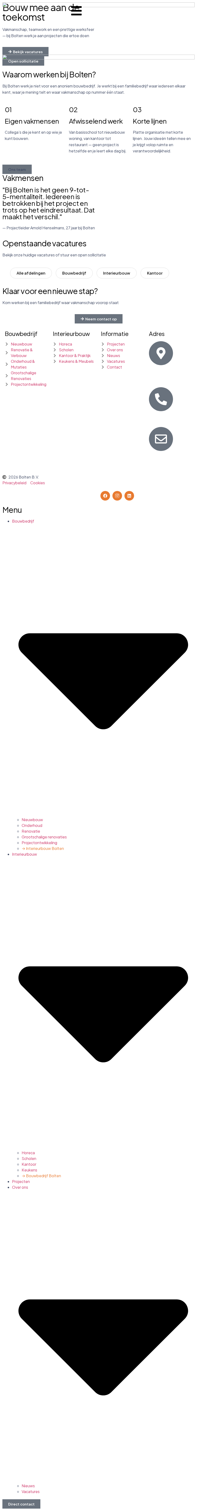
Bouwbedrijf (21, 333)
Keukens (29, 1169)
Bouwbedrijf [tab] (74, 273)
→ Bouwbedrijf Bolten (41, 1175)
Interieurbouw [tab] (116, 273)
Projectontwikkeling (39, 842)
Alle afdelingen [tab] (31, 273)
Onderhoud (32, 825)
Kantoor (29, 1164)
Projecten (21, 1181)
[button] (17, 169)
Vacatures (31, 1491)
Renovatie (31, 831)
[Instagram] (117, 496)
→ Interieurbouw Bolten (43, 848)
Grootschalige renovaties (44, 836)
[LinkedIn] (129, 496)
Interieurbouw (71, 333)
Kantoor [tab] (155, 273)
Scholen (29, 1158)
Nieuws (28, 1485)
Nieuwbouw (32, 819)
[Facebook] (105, 496)
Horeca (28, 1152)
